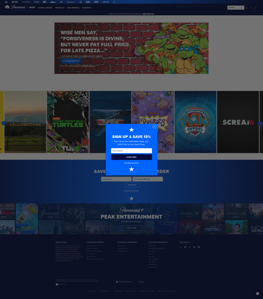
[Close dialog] (154, 126)
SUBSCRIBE (132, 157)
